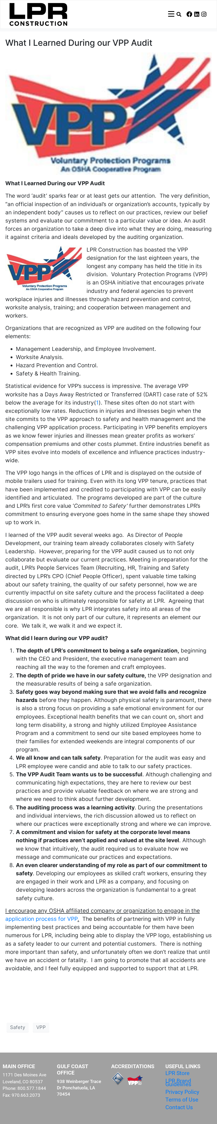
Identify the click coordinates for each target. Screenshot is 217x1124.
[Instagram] (204, 14)
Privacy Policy (182, 1092)
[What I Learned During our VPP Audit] (108, 113)
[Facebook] (189, 14)
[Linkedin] (196, 14)
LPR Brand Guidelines (178, 1082)
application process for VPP (41, 918)
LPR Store (177, 1073)
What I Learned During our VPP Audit (78, 43)
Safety (17, 1027)
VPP (41, 1027)
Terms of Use (181, 1099)
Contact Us (179, 1107)
